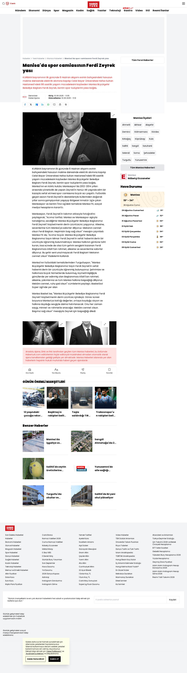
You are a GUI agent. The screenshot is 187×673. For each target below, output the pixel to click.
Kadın (80, 10)
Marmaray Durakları (125, 577)
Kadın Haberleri (12, 563)
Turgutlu (126, 159)
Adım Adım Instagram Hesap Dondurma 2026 (166, 566)
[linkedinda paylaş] (42, 104)
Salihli (125, 145)
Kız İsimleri (120, 584)
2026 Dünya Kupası (50, 573)
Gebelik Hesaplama (161, 551)
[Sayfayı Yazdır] (60, 104)
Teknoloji (115, 10)
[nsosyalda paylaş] (36, 104)
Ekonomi (34, 10)
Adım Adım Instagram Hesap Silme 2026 (166, 572)
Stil (148, 10)
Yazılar (101, 10)
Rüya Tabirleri (122, 545)
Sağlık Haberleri (12, 559)
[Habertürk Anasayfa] (93, 4)
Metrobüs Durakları (124, 573)
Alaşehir (150, 124)
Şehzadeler (149, 152)
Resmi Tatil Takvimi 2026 (164, 577)
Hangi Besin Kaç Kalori (126, 559)
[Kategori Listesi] (183, 3)
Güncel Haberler (12, 545)
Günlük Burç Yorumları (52, 559)
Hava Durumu (48, 566)
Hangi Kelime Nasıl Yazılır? (127, 566)
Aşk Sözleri (83, 545)
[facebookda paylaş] (25, 104)
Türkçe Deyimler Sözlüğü (163, 538)
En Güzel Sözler (122, 570)
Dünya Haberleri (12, 556)
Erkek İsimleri (121, 580)
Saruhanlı (147, 145)
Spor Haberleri (11, 552)
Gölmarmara (140, 131)
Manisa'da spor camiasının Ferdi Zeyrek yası (87, 58)
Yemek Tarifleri (85, 535)
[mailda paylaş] (54, 104)
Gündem (20, 10)
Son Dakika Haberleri (14, 535)
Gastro (128, 10)
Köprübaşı (140, 138)
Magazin (67, 10)
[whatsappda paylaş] (48, 104)
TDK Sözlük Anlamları (125, 538)
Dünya (47, 10)
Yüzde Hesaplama (161, 558)
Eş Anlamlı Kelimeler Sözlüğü (128, 563)
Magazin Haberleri (13, 549)
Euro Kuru (9, 580)
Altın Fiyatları (11, 573)
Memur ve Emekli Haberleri (16, 570)
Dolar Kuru (9, 577)
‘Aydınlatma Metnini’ (35, 653)
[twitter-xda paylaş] (30, 104)
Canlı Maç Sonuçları (88, 580)
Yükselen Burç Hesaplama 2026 (167, 555)
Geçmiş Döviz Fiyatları (162, 562)
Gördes (155, 131)
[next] (115, 403)
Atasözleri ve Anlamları (163, 535)
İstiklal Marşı (47, 549)
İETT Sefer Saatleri (160, 548)
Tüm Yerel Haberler (142, 60)
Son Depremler (48, 563)
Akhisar (137, 124)
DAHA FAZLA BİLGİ (35, 659)
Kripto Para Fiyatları (13, 584)
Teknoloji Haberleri (13, 566)
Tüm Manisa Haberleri (142, 167)
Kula (151, 138)
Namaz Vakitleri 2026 (51, 538)
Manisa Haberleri (54, 58)
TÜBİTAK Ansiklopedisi (125, 556)
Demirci (126, 131)
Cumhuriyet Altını (86, 566)
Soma (137, 152)
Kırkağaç (126, 138)
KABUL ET (54, 659)
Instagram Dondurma (52, 580)
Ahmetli (126, 124)
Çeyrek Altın (84, 556)
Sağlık (91, 10)
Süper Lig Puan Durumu (89, 584)
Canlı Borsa (47, 535)
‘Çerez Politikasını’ (54, 651)
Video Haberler (122, 535)
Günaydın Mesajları (87, 549)
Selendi (126, 152)
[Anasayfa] (10, 528)
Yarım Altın (83, 559)
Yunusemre (141, 159)
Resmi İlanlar (161, 10)
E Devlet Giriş (47, 556)
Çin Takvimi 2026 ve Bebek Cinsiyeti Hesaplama (164, 543)
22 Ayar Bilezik (85, 570)
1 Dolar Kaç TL (85, 573)
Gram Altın (83, 552)
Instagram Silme (49, 584)
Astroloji (45, 577)
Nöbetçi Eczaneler (50, 545)
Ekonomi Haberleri (13, 542)
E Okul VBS (46, 552)
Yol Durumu (47, 570)
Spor (56, 10)
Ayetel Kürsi (84, 538)
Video (139, 10)
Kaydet (172, 599)
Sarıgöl (135, 145)
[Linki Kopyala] (66, 104)
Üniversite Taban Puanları (127, 542)
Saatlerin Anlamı (86, 542)
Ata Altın (82, 563)
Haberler (26, 58)
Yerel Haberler (38, 58)
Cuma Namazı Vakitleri (52, 542)
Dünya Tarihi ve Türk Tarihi (127, 549)
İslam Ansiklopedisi (124, 552)
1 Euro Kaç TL (84, 577)
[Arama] (3, 3)
